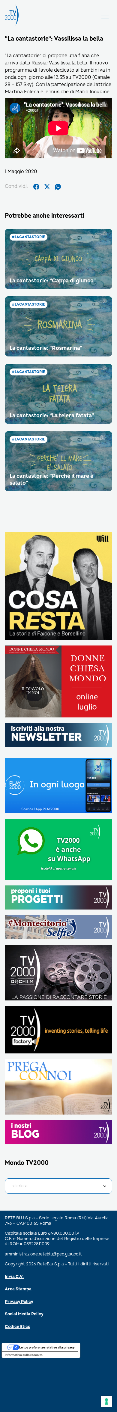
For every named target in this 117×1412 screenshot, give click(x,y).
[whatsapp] (58, 186)
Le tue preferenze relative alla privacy (47, 1347)
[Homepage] (12, 15)
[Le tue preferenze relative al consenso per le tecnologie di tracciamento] (106, 1401)
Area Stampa (18, 1289)
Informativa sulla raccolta (24, 1355)
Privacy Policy (19, 1301)
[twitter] (47, 186)
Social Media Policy (24, 1314)
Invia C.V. (14, 1276)
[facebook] (36, 186)
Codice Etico (17, 1326)
